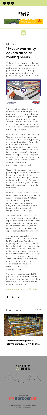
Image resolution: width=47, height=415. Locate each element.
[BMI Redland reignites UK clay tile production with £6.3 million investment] (23, 325)
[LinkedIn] (8, 3)
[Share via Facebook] (7, 297)
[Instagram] (12, 3)
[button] (23, 33)
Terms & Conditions (26, 407)
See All (38, 309)
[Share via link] (19, 297)
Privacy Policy (18, 407)
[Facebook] (4, 3)
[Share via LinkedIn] (13, 297)
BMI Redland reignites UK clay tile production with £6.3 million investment (23, 342)
